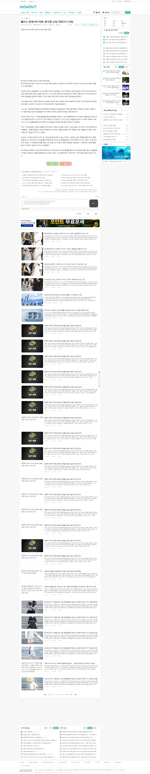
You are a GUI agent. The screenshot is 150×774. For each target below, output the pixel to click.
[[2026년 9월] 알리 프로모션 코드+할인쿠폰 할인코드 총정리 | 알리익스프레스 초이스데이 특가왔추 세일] (32, 591)
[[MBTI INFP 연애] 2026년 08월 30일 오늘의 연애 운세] (32, 468)
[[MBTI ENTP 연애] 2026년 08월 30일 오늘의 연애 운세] (32, 392)
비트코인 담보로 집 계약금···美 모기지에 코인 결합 (75, 177)
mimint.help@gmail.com (107, 770)
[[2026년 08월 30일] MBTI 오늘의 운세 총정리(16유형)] (32, 576)
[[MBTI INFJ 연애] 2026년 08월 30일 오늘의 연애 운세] (32, 530)
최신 (126, 67)
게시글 (121, 33)
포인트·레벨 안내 (26, 765)
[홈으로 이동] (28, 7)
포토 (122, 25)
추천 (121, 67)
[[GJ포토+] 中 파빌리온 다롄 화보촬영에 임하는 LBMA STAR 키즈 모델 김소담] (32, 637)
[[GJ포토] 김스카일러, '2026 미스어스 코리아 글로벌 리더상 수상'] (32, 238)
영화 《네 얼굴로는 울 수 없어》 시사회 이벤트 (118, 161)
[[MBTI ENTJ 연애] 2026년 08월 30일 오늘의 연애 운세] (32, 330)
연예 (105, 21)
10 (71, 694)
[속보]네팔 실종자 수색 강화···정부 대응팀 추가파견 (113, 101)
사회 (113, 23)
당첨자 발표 (107, 762)
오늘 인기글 (25, 12)
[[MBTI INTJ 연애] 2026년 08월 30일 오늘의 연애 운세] (32, 514)
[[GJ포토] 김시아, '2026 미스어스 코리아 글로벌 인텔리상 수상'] (32, 253)
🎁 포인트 (105, 12)
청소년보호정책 (75, 762)
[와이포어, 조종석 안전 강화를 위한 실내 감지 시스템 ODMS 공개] (32, 315)
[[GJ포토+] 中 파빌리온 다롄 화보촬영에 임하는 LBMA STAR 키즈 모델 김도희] (32, 653)
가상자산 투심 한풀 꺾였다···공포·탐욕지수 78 (74, 180)
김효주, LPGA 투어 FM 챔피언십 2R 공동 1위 (113, 79)
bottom (99, 386)
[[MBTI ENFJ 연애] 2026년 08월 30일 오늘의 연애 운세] (32, 346)
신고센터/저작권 (62, 762)
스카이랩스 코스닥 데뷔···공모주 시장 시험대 (74, 175)
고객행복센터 (117, 762)
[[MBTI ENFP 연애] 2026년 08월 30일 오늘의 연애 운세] (32, 407)
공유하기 (77, 24)
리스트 (79, 213)
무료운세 (72, 12)
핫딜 (41, 12)
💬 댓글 (52, 24)
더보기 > (127, 144)
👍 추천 (46, 24)
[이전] (103, 161)
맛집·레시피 (57, 12)
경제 (105, 23)
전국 (105, 25)
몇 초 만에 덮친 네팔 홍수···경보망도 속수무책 (113, 94)
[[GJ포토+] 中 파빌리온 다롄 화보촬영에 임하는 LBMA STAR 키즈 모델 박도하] (32, 622)
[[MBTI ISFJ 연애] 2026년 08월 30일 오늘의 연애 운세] (32, 545)
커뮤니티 (34, 12)
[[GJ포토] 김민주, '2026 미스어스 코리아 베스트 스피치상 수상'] (32, 269)
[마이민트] (23, 1)
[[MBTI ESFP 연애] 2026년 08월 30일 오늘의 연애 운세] (32, 422)
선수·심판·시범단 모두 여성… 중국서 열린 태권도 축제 (76, 185)
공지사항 (97, 762)
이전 (87, 213)
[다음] (129, 161)
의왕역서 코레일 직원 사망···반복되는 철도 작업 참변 (37, 175)
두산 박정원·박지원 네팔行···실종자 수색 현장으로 (36, 180)
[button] (113, 1)
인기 (116, 67)
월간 (56, 728)
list (99, 379)
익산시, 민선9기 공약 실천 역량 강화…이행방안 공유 (37, 183)
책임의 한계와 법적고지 (48, 762)
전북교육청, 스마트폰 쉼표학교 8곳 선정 (33, 177)
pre (99, 377)
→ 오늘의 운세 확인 (27, 225)
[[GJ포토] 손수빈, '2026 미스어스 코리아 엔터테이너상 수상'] (32, 284)
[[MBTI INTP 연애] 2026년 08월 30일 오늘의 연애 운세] (32, 453)
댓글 (99, 384)
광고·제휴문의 (87, 762)
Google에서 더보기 (93, 24)
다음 (95, 213)
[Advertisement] (110, 7)
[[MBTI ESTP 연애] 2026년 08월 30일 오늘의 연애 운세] (32, 438)
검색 (127, 12)
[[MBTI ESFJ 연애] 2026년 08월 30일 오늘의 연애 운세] (32, 361)
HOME (99, 372)
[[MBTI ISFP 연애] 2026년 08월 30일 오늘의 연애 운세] (32, 484)
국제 (113, 25)
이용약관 (21, 762)
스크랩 (84, 24)
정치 (122, 21)
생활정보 (48, 12)
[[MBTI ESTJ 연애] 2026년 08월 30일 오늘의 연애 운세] (32, 376)
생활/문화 (123, 23)
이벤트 (79, 12)
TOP (99, 374)
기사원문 (70, 24)
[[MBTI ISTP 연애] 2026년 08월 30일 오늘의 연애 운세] (32, 499)
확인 (94, 203)
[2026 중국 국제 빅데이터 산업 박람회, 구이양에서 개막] (32, 299)
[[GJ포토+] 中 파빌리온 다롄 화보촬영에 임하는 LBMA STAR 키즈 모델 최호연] (32, 607)
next (99, 381)
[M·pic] (31, 1)
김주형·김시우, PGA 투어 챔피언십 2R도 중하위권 (75, 183)
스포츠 (114, 21)
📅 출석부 (96, 12)
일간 (46, 728)
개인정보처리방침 (33, 762)
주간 (51, 728)
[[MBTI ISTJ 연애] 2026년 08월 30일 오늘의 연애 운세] (32, 561)
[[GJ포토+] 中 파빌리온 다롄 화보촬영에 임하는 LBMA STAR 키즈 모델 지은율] (32, 683)
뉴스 (64, 12)
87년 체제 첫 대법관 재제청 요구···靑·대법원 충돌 (36, 185)
